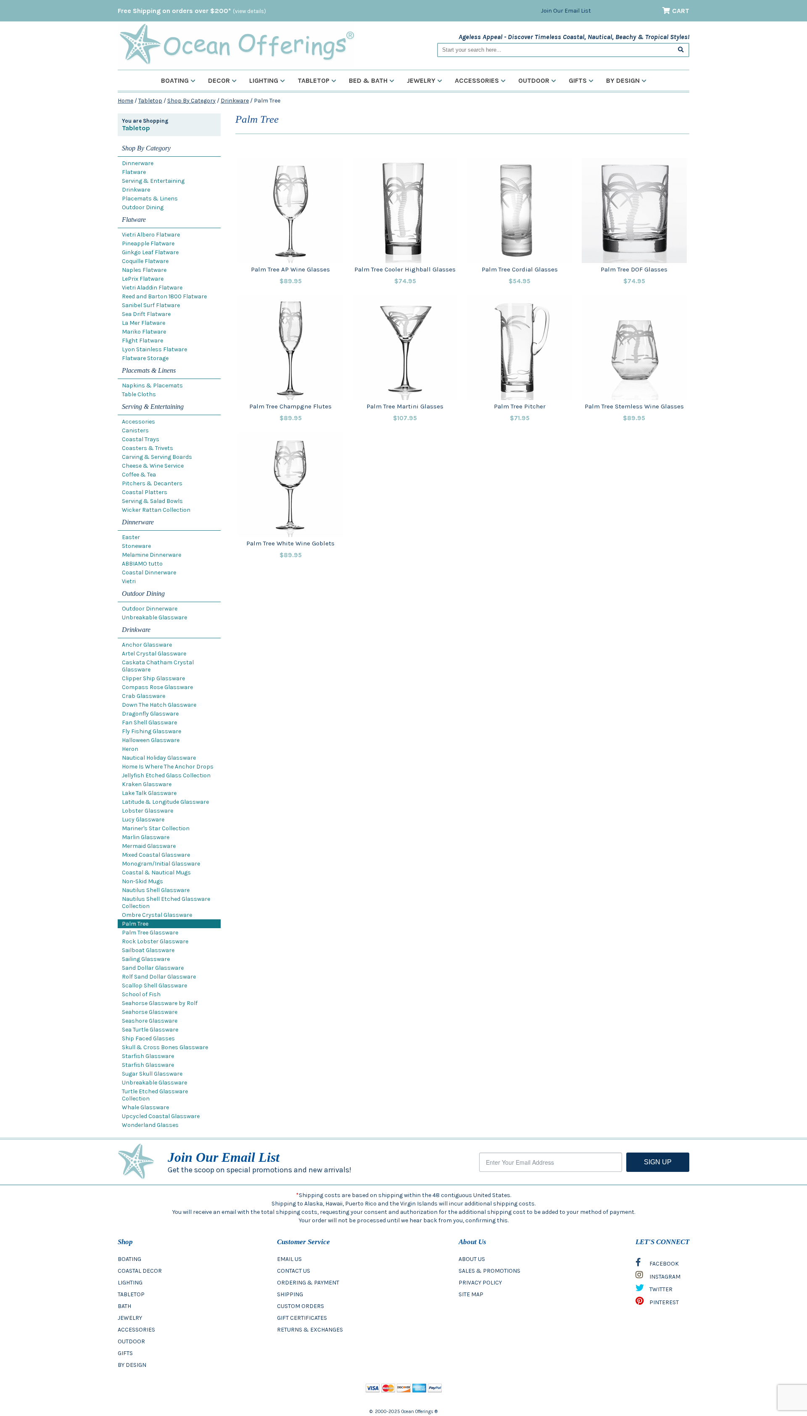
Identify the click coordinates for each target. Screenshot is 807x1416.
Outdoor (533, 80)
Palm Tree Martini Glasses (405, 406)
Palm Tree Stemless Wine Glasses (634, 406)
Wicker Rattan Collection (156, 509)
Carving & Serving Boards (157, 457)
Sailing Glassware (146, 959)
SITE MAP (471, 1294)
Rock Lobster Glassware (155, 941)
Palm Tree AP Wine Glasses (290, 269)
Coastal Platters (144, 492)
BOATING (129, 1259)
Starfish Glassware (148, 1056)
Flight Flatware (142, 340)
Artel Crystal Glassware (154, 653)
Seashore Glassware (149, 1020)
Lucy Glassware (143, 819)
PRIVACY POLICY (480, 1282)
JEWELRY (130, 1317)
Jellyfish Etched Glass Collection (166, 775)
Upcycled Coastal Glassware (161, 1116)
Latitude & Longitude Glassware (165, 801)
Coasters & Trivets (147, 448)
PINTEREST (663, 1302)
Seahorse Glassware (149, 1012)
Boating (175, 80)
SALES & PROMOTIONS (489, 1270)
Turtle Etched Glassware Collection (155, 1095)
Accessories (477, 80)
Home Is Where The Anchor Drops (168, 766)
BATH (124, 1306)
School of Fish (141, 994)
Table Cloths (139, 394)
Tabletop (314, 80)
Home (125, 100)
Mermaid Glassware (149, 846)
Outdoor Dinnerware (149, 608)
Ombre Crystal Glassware (157, 915)
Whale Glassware (145, 1107)
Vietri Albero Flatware (151, 234)
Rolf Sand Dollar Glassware (159, 976)
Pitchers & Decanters (152, 483)
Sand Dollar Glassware (153, 967)
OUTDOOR (131, 1341)
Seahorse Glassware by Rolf (160, 1003)
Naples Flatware (144, 270)
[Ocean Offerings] (236, 44)
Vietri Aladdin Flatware (152, 287)
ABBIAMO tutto (142, 563)
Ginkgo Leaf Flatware (150, 252)
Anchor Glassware (147, 644)
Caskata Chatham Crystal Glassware (158, 666)
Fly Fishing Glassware (151, 731)
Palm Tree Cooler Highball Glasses (405, 269)
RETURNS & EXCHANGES (310, 1329)
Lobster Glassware (147, 810)
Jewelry (421, 80)
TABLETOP (131, 1294)
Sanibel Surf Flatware (151, 305)
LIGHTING (130, 1282)
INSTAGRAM (664, 1276)
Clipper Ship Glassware (153, 678)
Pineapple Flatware (148, 243)
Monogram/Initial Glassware (161, 863)
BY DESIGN (132, 1365)
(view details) (249, 11)
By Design (623, 80)
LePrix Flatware (143, 278)
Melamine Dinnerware (151, 554)
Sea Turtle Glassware (150, 1029)
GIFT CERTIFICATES (302, 1317)
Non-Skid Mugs (142, 881)
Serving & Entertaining (153, 180)
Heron (130, 749)
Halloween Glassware (150, 740)
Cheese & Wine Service (153, 465)
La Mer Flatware (143, 322)
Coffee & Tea (139, 474)
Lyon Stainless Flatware (154, 349)
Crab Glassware (143, 696)
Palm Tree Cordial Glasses (520, 269)
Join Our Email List (566, 10)
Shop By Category (191, 100)
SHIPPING (290, 1294)
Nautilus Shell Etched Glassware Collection (166, 902)
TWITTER (660, 1289)
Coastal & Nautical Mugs (156, 872)
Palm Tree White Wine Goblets (290, 543)
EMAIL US (289, 1259)
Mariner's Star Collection (156, 828)
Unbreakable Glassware (154, 617)
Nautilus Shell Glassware (156, 890)
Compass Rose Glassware (157, 687)
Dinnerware (137, 163)
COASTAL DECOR (140, 1270)
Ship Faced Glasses (148, 1038)
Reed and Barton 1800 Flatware (164, 296)
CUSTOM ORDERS (300, 1306)
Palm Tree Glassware (150, 932)
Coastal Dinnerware (149, 572)
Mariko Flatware (144, 331)
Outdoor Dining (143, 207)
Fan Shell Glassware (149, 722)
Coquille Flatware (145, 261)
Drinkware (235, 100)
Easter (131, 537)
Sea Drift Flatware (146, 314)
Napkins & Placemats (152, 385)
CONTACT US (293, 1270)
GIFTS (125, 1353)
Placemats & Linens (150, 198)
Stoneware (136, 546)
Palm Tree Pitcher (520, 406)
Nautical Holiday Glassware (159, 757)
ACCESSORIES (136, 1329)
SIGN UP (658, 1162)
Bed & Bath (368, 80)
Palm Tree (135, 923)
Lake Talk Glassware (149, 793)
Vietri (129, 581)
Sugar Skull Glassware (152, 1073)
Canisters (135, 430)
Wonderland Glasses (150, 1125)
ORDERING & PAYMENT (308, 1282)
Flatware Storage (145, 358)
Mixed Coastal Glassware (156, 854)
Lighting (263, 80)
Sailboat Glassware (148, 950)
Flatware (134, 172)
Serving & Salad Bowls (152, 501)
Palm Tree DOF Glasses (634, 269)
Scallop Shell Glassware (154, 985)
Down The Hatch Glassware (159, 704)
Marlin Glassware (145, 837)
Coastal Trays (140, 439)
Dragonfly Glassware (150, 713)
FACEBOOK (663, 1263)
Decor (219, 80)
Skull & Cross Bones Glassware (165, 1047)
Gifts (578, 80)
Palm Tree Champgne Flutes (290, 406)
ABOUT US (472, 1259)
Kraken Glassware (146, 784)
